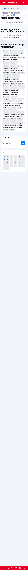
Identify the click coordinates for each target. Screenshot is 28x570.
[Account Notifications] (24, 567)
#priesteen (5, 105)
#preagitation (12, 81)
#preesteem (5, 88)
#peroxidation (14, 68)
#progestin (12, 116)
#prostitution (6, 125)
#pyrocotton (12, 129)
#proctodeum (6, 114)
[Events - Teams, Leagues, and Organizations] (12, 567)
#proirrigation (20, 116)
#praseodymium (6, 77)
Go (23, 143)
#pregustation (6, 92)
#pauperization (14, 55)
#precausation (6, 83)
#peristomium (6, 68)
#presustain (14, 103)
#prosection (20, 118)
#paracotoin (6, 50)
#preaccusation (15, 77)
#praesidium (13, 72)
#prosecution (6, 120)
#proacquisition (12, 107)
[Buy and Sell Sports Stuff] (16, 567)
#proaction (19, 107)
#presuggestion (6, 103)
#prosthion (22, 123)
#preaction (5, 81)
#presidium (21, 99)
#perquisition (6, 70)
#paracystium (13, 50)
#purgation (5, 129)
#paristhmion (13, 53)
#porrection (20, 70)
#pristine (5, 107)
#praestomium (21, 72)
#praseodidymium (7, 74)
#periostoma (6, 63)
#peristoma (13, 66)
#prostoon (13, 127)
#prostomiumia (6, 127)
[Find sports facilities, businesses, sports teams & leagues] (20, 567)
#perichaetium (13, 57)
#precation (19, 81)
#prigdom (11, 105)
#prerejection (14, 96)
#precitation (6, 85)
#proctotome (21, 114)
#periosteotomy (6, 61)
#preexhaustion (14, 90)
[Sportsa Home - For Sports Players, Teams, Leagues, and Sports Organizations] (13, 2)
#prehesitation (14, 92)
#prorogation (13, 118)
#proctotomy (6, 116)
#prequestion (14, 94)
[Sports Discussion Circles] (8, 567)
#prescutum (14, 99)
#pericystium (21, 57)
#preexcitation (21, 88)
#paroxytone (21, 53)
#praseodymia (16, 74)
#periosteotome (14, 59)
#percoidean (6, 57)
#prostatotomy (14, 123)
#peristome (20, 66)
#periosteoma (6, 59)
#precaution (14, 83)
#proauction (6, 112)
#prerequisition (6, 99)
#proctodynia (14, 114)
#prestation (12, 101)
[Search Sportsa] (4, 2)
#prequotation (6, 96)
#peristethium (6, 66)
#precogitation (13, 85)
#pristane (17, 105)
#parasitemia (21, 50)
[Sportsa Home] (3, 567)
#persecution (13, 70)
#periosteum (15, 61)
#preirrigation (6, 94)
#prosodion (19, 120)
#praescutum (6, 72)
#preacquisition (14, 79)
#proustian (19, 127)
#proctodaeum (20, 112)
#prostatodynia (6, 123)
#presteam (18, 101)
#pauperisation (6, 55)
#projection (5, 118)
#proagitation (6, 109)
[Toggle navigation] (23, 2)
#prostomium (20, 125)
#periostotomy (13, 63)
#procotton (12, 112)
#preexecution (6, 90)
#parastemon (6, 53)
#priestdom (21, 103)
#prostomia (13, 125)
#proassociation (14, 109)
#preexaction (13, 88)
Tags (4, 8)
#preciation (20, 83)
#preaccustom (6, 79)
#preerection (21, 85)
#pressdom (5, 101)
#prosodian (13, 120)
